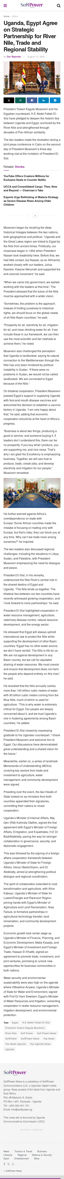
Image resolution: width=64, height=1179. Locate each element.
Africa (15, 16)
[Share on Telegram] (55, 100)
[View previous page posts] (28, 215)
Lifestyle (8, 1155)
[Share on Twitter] (9, 100)
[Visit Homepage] (32, 5)
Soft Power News (46, 1033)
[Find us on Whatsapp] (13, 1164)
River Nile (11, 1033)
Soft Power (27, 1033)
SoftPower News (30, 1038)
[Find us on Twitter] (8, 1164)
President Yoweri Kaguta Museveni (25, 1027)
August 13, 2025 (36, 56)
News (6, 1151)
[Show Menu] (5, 5)
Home (6, 16)
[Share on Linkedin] (43, 100)
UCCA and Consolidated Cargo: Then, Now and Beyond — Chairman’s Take (30, 188)
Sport (6, 1158)
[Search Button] (58, 5)
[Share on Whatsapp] (20, 100)
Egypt (15, 1022)
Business (42, 1151)
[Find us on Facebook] (4, 1164)
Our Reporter (14, 56)
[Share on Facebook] (32, 100)
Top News (49, 1038)
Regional (22, 1155)
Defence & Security (42, 1155)
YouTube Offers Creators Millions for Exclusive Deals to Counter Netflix (26, 178)
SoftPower (11, 1038)
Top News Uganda (15, 1043)
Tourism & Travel (23, 1151)
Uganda (9, 1049)
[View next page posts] (35, 215)
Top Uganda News (40, 1043)
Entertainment (21, 1158)
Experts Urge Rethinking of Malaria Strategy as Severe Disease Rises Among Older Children (31, 200)
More (36, 1158)
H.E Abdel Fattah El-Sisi (36, 1022)
